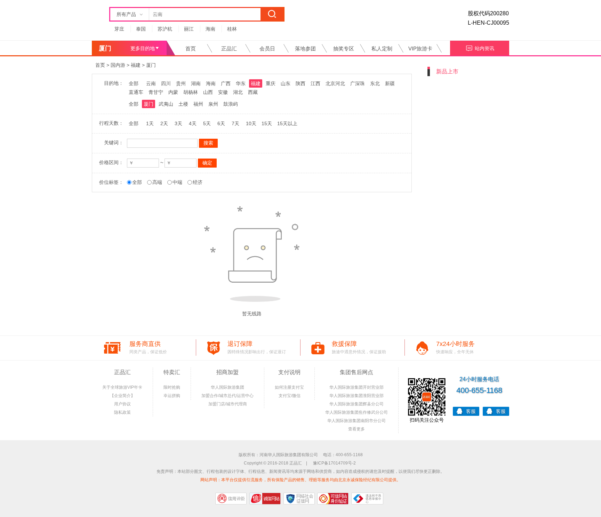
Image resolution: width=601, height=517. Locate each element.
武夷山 (166, 104)
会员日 (267, 48)
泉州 (213, 104)
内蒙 (173, 92)
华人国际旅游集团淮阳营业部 (356, 395)
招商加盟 (227, 372)
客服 (471, 411)
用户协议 (122, 404)
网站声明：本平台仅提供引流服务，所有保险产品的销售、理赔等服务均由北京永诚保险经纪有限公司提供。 (300, 479)
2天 (164, 123)
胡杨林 (190, 92)
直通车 (136, 92)
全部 (133, 83)
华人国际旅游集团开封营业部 (356, 387)
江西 (315, 83)
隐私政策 (122, 412)
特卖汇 (171, 372)
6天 (221, 123)
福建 (136, 65)
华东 (241, 83)
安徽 (223, 92)
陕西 (300, 83)
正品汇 (229, 48)
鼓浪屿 (230, 104)
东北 (375, 83)
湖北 (238, 92)
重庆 (270, 83)
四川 (166, 83)
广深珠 (357, 83)
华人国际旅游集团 (227, 387)
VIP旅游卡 (420, 48)
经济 (197, 182)
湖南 (196, 83)
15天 (267, 123)
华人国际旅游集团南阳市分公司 (356, 420)
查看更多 (356, 429)
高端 (157, 182)
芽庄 (119, 29)
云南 (151, 83)
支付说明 (289, 372)
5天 (207, 123)
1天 (150, 123)
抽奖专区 (343, 48)
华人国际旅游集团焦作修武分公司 (356, 412)
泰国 (141, 29)
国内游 (118, 65)
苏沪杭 (165, 29)
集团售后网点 (356, 372)
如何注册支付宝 (289, 387)
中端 (177, 182)
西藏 (253, 92)
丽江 (189, 29)
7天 (235, 123)
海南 (210, 29)
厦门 (151, 65)
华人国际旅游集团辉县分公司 (356, 404)
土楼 (183, 104)
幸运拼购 (171, 395)
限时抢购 (171, 387)
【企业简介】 (122, 395)
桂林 (232, 29)
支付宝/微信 (289, 395)
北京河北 (335, 83)
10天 (251, 123)
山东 (285, 83)
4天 (193, 123)
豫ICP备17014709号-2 (334, 463)
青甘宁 (156, 92)
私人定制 (381, 48)
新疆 (390, 83)
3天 (178, 123)
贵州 (181, 83)
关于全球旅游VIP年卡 (122, 387)
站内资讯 (484, 48)
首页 (190, 48)
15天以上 (287, 123)
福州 (198, 104)
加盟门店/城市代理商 (227, 404)
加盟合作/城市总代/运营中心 (227, 395)
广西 (226, 83)
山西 (208, 92)
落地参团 (305, 48)
